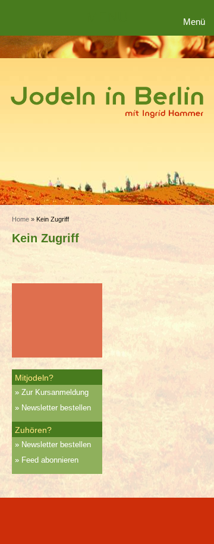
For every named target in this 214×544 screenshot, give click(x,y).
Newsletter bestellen (56, 407)
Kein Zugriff (45, 238)
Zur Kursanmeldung (55, 392)
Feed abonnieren (49, 460)
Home (20, 219)
